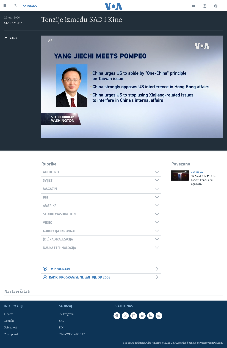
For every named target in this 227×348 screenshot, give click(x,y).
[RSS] (150, 315)
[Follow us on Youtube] (142, 315)
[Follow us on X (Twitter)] (125, 315)
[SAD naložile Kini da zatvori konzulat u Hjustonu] (180, 175)
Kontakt (9, 321)
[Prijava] (159, 315)
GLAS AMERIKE (14, 23)
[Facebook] (215, 6)
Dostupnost (11, 334)
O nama (8, 314)
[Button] (10, 39)
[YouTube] (193, 6)
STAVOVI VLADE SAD (72, 334)
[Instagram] (204, 6)
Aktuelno (30, 6)
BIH (61, 327)
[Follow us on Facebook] (117, 315)
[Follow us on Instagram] (133, 315)
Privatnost (10, 327)
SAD (61, 321)
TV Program (66, 314)
